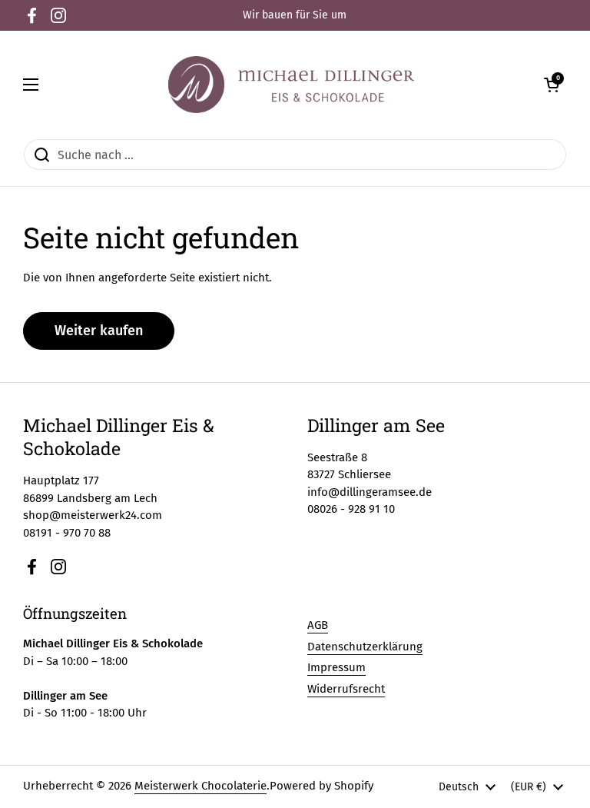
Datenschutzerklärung (365, 646)
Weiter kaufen (99, 330)
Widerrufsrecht (346, 689)
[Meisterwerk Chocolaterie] (291, 84)
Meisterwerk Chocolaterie (200, 786)
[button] (551, 84)
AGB (317, 625)
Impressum (336, 667)
